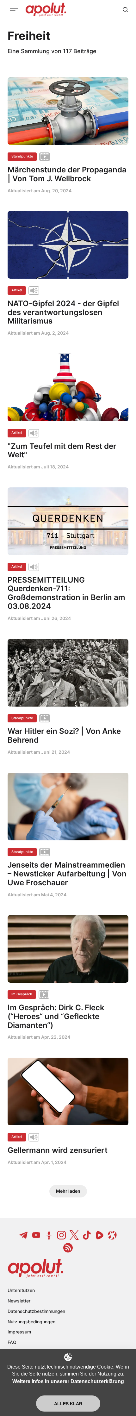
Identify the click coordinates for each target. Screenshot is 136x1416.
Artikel (16, 290)
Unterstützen (21, 1290)
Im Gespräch (21, 994)
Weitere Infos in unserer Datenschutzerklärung (68, 1381)
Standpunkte (22, 156)
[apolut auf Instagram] (61, 1235)
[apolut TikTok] (87, 1235)
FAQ (12, 1342)
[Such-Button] (125, 9)
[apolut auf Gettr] (49, 1235)
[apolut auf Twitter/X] (74, 1235)
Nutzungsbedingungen (31, 1321)
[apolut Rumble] (99, 1235)
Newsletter (19, 1300)
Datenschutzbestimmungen (36, 1311)
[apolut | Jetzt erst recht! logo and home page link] (36, 1268)
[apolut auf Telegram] (23, 1235)
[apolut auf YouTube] (36, 1235)
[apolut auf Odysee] (112, 1235)
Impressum (19, 1331)
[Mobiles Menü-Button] (14, 9)
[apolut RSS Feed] (68, 1247)
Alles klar (68, 1403)
